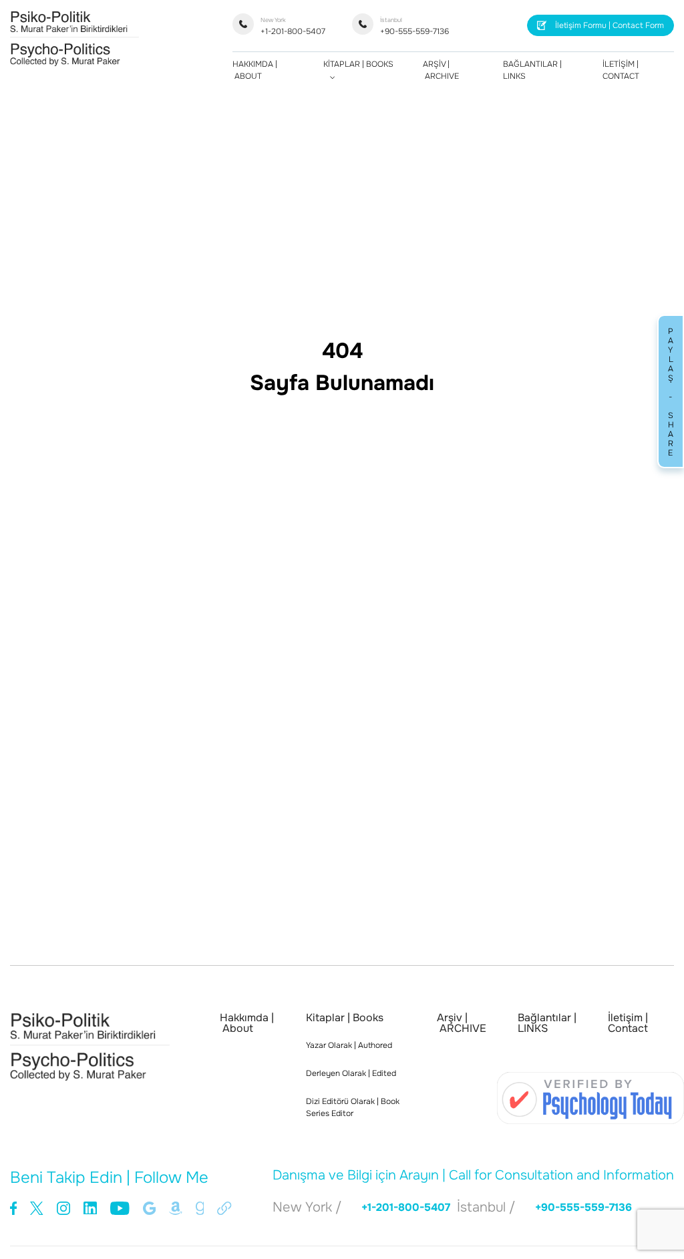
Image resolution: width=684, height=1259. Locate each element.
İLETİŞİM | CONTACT (621, 70)
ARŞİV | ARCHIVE (441, 70)
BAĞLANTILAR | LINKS (532, 70)
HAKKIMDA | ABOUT (254, 70)
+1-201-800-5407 (293, 26)
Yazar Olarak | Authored (349, 1045)
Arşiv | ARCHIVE (461, 1023)
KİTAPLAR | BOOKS (358, 64)
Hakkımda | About (247, 1023)
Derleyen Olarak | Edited (351, 1073)
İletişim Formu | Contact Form (609, 25)
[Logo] (74, 62)
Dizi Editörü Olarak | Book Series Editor (352, 1107)
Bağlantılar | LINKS (547, 1023)
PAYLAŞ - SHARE (670, 391)
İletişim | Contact (628, 1023)
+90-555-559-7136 (414, 26)
